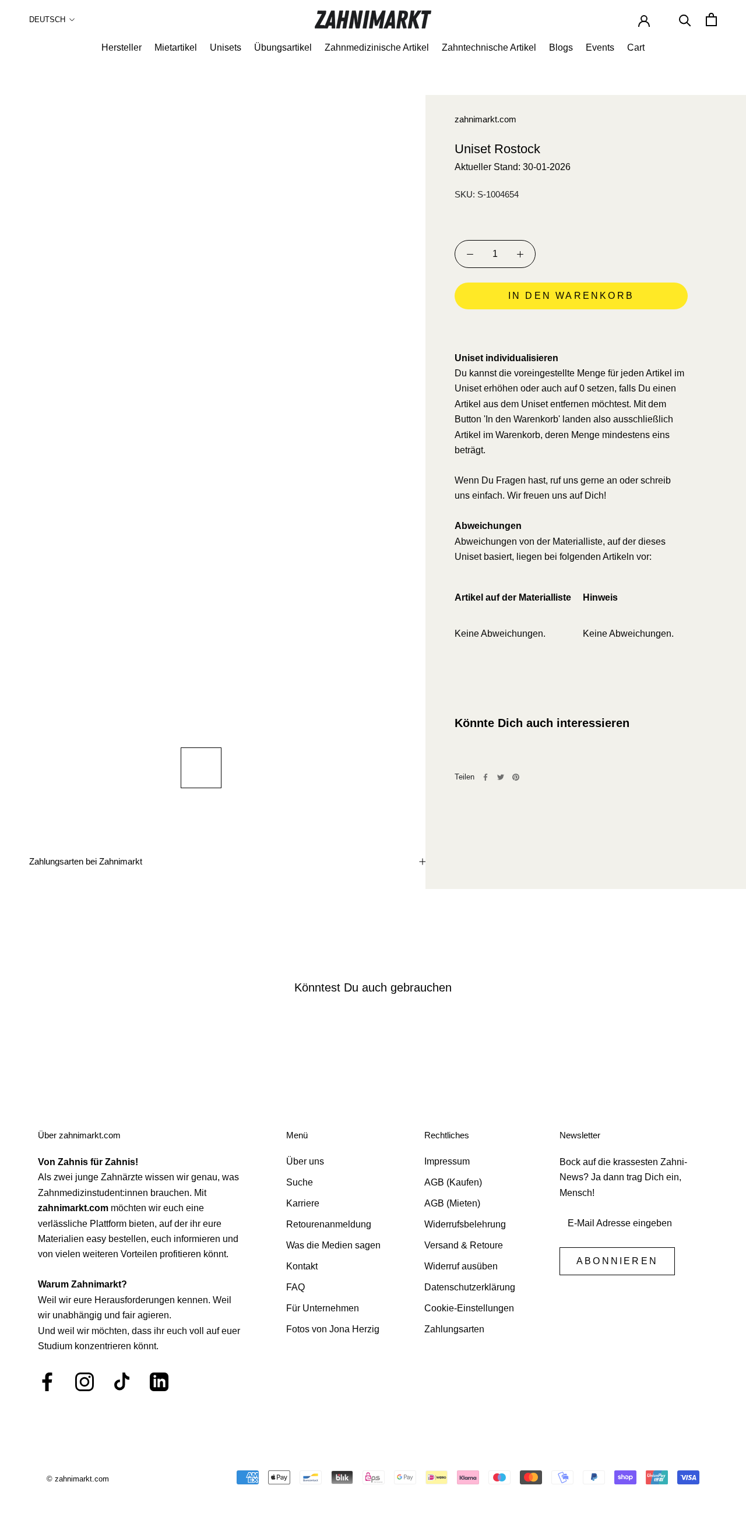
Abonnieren (617, 1261)
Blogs (561, 47)
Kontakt (302, 1266)
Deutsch (47, 19)
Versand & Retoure (463, 1245)
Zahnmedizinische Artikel (377, 47)
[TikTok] (121, 1382)
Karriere (302, 1203)
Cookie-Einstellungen (469, 1308)
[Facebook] (485, 777)
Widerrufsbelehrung (465, 1224)
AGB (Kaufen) (453, 1182)
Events (600, 47)
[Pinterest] (515, 777)
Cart (636, 47)
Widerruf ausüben (461, 1266)
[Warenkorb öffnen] (711, 19)
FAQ (295, 1287)
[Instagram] (84, 1382)
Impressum (447, 1161)
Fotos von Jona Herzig (332, 1329)
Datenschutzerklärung (469, 1287)
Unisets (225, 47)
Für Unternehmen (322, 1308)
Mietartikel (175, 47)
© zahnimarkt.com (78, 1478)
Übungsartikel (283, 47)
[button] (571, 328)
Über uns (305, 1161)
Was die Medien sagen (333, 1245)
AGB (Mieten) (452, 1203)
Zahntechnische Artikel (489, 47)
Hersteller (121, 47)
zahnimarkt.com (485, 119)
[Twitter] (500, 777)
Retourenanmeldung (328, 1224)
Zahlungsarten (454, 1329)
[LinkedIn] (159, 1382)
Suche (299, 1182)
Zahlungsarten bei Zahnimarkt (85, 861)
